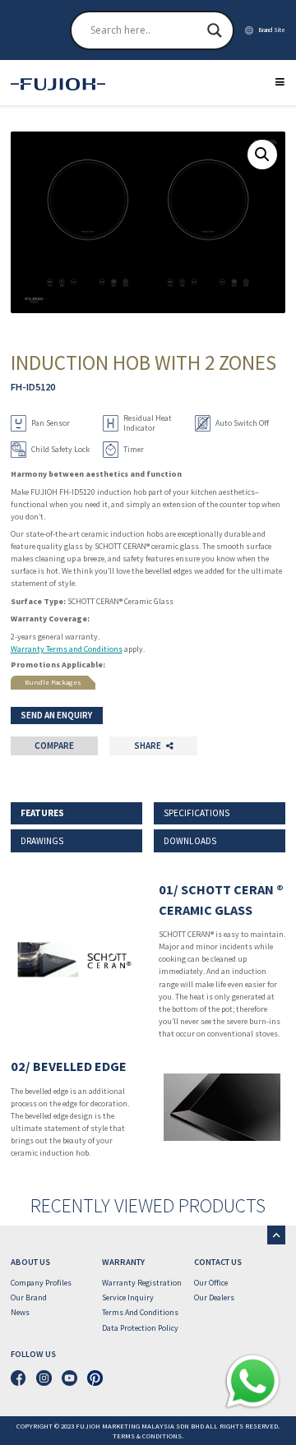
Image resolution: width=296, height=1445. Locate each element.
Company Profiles (41, 1282)
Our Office (211, 1282)
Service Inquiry (128, 1297)
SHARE (147, 745)
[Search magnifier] (214, 30)
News (20, 1312)
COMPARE (54, 745)
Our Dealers (214, 1297)
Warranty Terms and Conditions (67, 649)
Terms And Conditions (140, 1312)
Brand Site (271, 30)
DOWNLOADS (190, 841)
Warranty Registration (142, 1282)
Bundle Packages (53, 681)
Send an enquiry (56, 715)
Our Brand (29, 1297)
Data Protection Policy (140, 1328)
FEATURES (42, 813)
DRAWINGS (42, 841)
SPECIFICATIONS (196, 813)
